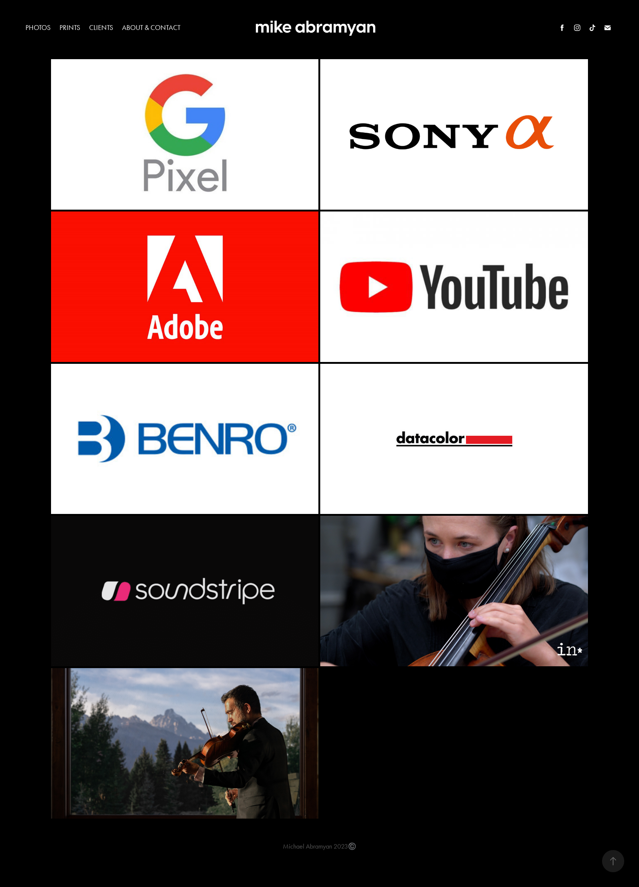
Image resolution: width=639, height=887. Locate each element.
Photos (38, 27)
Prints (70, 27)
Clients (101, 27)
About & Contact (151, 27)
